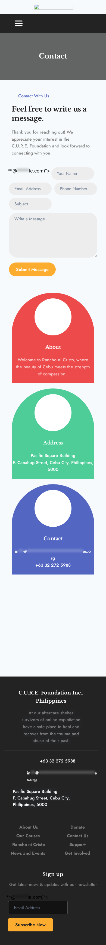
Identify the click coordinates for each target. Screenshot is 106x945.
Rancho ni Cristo (28, 844)
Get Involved (77, 853)
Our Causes (28, 836)
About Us (28, 827)
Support (77, 844)
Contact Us (77, 836)
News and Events (28, 853)
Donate (77, 827)
